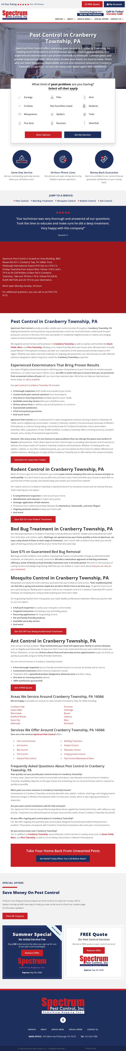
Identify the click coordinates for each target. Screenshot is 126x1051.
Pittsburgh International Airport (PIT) (21, 265)
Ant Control (22, 745)
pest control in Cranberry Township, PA (33, 385)
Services (59, 19)
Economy (68, 706)
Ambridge (68, 710)
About (70, 19)
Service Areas (83, 19)
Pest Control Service (26, 741)
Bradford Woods (18, 716)
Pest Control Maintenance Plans (79, 758)
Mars (66, 720)
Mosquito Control (72, 749)
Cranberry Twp (27, 262)
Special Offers (101, 19)
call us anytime (32, 379)
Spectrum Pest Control (14, 258)
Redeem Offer (32, 952)
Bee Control (22, 749)
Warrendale (16, 713)
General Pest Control (26, 758)
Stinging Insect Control (74, 754)
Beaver (67, 713)
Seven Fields (16, 710)
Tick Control (22, 754)
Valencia (68, 716)
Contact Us (115, 19)
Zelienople (15, 723)
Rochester (68, 723)
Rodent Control (71, 745)
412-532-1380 (114, 14)
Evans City (15, 720)
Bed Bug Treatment (73, 741)
